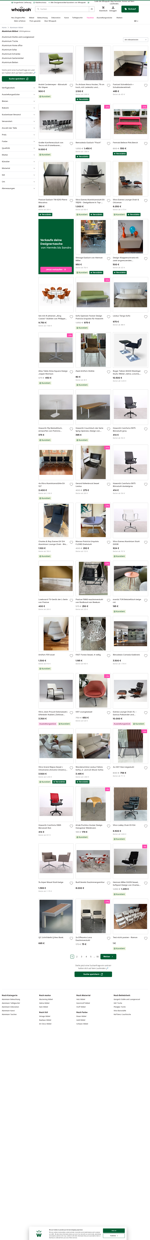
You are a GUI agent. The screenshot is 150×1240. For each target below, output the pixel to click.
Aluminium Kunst (8, 1010)
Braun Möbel (81, 1016)
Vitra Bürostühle (120, 1010)
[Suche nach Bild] (91, 9)
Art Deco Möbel (45, 1024)
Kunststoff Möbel (83, 1003)
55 (98, 956)
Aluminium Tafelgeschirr (11, 1003)
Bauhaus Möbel (45, 1020)
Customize (113, 1235)
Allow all (114, 1230)
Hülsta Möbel (44, 1003)
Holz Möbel (80, 999)
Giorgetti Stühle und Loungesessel (127, 999)
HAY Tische (118, 1003)
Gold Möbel (80, 1020)
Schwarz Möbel (82, 1024)
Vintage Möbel (44, 1016)
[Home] (21, 9)
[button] (113, 2)
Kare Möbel (43, 1007)
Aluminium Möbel (16, 27)
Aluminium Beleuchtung (11, 999)
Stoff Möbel (81, 1007)
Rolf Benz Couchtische (122, 1014)
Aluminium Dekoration (10, 1007)
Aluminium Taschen (9, 1014)
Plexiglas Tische (120, 1007)
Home (4, 27)
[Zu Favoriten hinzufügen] (71, 85)
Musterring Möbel (46, 999)
